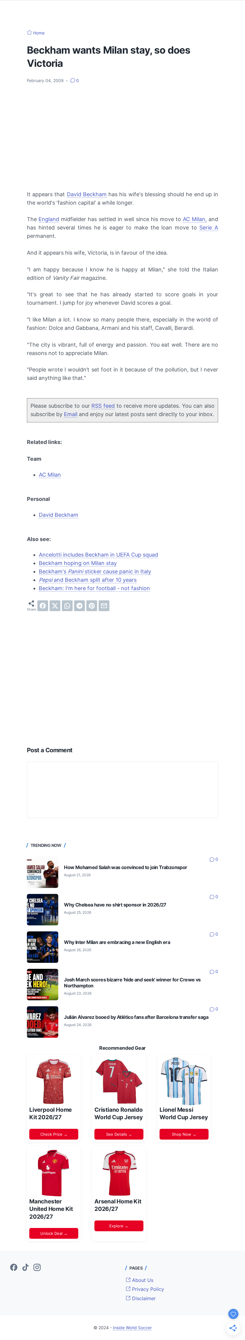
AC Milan (50, 475)
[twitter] (55, 605)
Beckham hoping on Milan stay (78, 563)
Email (70, 414)
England (49, 219)
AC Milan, (195, 219)
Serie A (208, 227)
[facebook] (42, 605)
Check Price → (54, 1134)
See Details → (119, 1134)
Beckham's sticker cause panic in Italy (95, 571)
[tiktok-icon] (25, 1268)
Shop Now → (184, 1134)
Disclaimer (143, 1298)
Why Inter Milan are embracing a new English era (117, 942)
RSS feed (103, 406)
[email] (104, 605)
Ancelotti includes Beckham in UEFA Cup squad (98, 555)
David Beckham (87, 194)
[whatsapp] (67, 605)
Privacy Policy (147, 1289)
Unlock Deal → (54, 1233)
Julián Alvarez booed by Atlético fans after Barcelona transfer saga (136, 1017)
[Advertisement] (122, 133)
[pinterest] (91, 605)
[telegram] (79, 605)
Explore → (118, 1225)
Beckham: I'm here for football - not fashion (94, 588)
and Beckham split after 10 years (88, 580)
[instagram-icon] (37, 1268)
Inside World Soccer (132, 1327)
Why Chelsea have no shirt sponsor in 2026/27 (115, 905)
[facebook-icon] (13, 1268)
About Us (142, 1280)
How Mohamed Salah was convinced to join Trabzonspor (125, 867)
